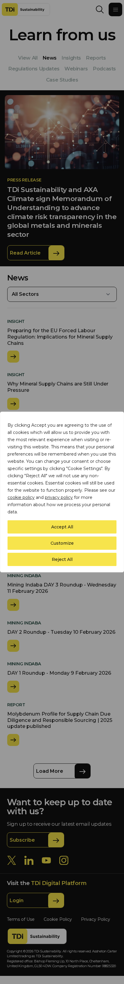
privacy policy (59, 497)
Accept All (62, 527)
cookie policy (21, 497)
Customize (62, 543)
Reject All (62, 559)
